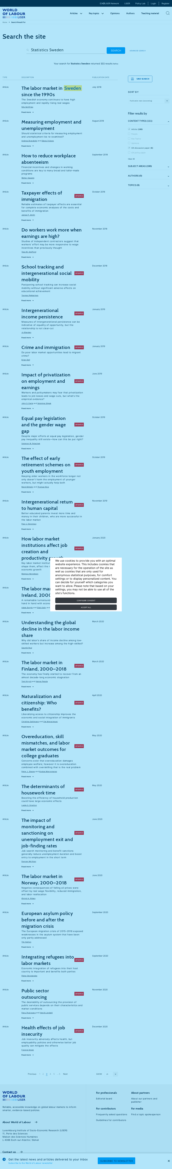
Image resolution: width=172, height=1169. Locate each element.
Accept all (86, 607)
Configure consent (86, 600)
